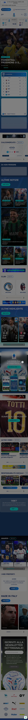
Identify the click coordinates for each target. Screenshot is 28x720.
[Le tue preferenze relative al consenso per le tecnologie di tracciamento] (25, 717)
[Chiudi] (23, 356)
